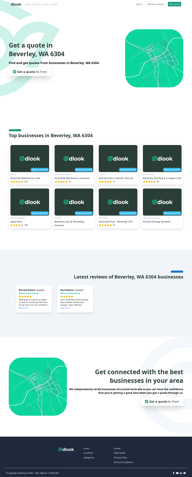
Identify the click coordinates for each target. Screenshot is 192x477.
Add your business (156, 4)
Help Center (120, 452)
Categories (88, 457)
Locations (88, 452)
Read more (23, 308)
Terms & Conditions (123, 462)
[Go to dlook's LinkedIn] (181, 473)
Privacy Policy (120, 457)
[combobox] (43, 4)
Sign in (139, 4)
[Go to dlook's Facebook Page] (173, 473)
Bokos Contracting (28, 293)
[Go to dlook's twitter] (184, 473)
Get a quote (174, 4)
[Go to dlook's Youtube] (177, 473)
